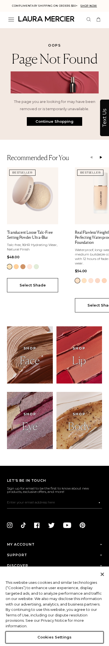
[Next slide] (101, 157)
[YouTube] (67, 525)
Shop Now (88, 5)
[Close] (102, 574)
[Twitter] (51, 525)
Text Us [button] (104, 118)
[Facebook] (37, 525)
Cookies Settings (54, 637)
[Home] (46, 18)
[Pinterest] (82, 525)
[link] (9, 266)
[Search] (89, 19)
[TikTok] (23, 525)
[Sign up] (99, 502)
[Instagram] (10, 525)
